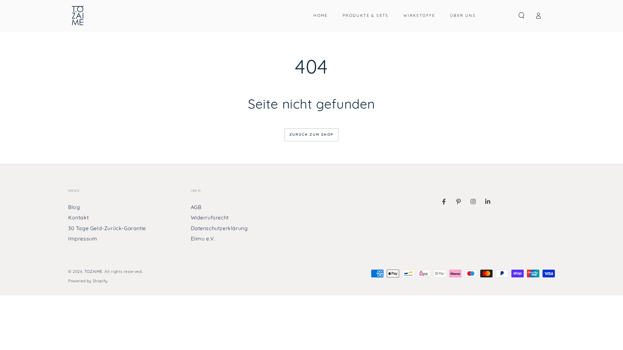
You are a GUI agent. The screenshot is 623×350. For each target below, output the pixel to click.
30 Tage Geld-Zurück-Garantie (107, 228)
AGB (196, 207)
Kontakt (78, 217)
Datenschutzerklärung (219, 228)
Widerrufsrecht (210, 217)
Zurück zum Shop (311, 134)
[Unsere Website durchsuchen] (521, 15)
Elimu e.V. (203, 238)
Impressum (82, 238)
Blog (74, 207)
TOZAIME (93, 271)
